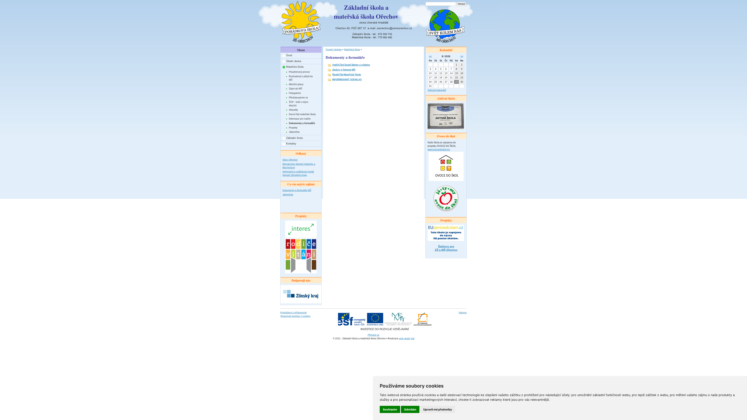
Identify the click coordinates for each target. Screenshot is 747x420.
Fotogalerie (295, 93)
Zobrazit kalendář (437, 90)
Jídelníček (294, 132)
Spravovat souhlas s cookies (295, 316)
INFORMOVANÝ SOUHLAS (347, 79)
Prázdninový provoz (299, 72)
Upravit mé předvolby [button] (437, 409)
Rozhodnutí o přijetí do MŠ (301, 78)
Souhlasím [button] (390, 409)
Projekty (293, 127)
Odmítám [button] (410, 409)
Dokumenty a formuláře (302, 123)
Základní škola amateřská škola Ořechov (366, 12)
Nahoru (463, 312)
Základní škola (294, 137)
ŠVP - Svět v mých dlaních (298, 104)
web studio (404, 338)
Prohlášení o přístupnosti (293, 312)
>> (461, 56)
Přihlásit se (373, 335)
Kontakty (291, 143)
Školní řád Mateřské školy (346, 74)
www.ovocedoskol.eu (439, 149)
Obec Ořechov (290, 159)
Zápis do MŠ (295, 88)
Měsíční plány (296, 84)
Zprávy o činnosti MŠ (343, 69)
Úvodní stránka (334, 49)
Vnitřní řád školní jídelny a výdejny (351, 65)
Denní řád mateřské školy (302, 114)
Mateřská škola (294, 66)
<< (430, 56)
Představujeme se (298, 97)
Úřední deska (293, 61)
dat (412, 338)
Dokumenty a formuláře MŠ (296, 190)
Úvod (289, 55)
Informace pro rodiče (300, 118)
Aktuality (293, 109)
